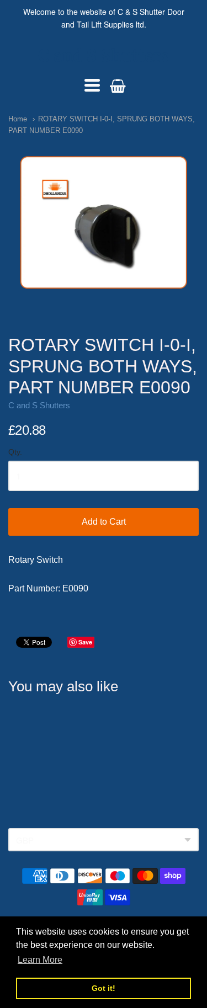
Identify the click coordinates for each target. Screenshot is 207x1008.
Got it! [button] (103, 988)
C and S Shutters (103, 55)
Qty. (15, 452)
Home (17, 119)
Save (85, 642)
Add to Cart (104, 521)
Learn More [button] (40, 959)
